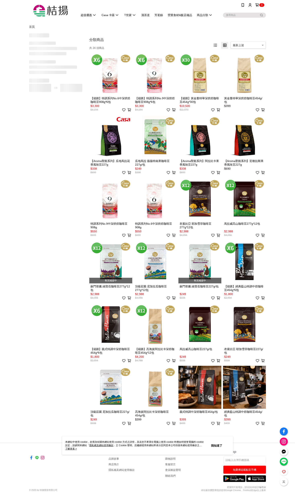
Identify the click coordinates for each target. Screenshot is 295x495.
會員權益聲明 (173, 469)
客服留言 (170, 464)
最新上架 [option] (238, 45)
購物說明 (170, 458)
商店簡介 (114, 464)
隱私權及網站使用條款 (122, 469)
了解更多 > (71, 448)
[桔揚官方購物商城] (51, 10)
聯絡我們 (170, 475)
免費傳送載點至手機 (244, 469)
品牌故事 (114, 458)
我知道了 (216, 445)
